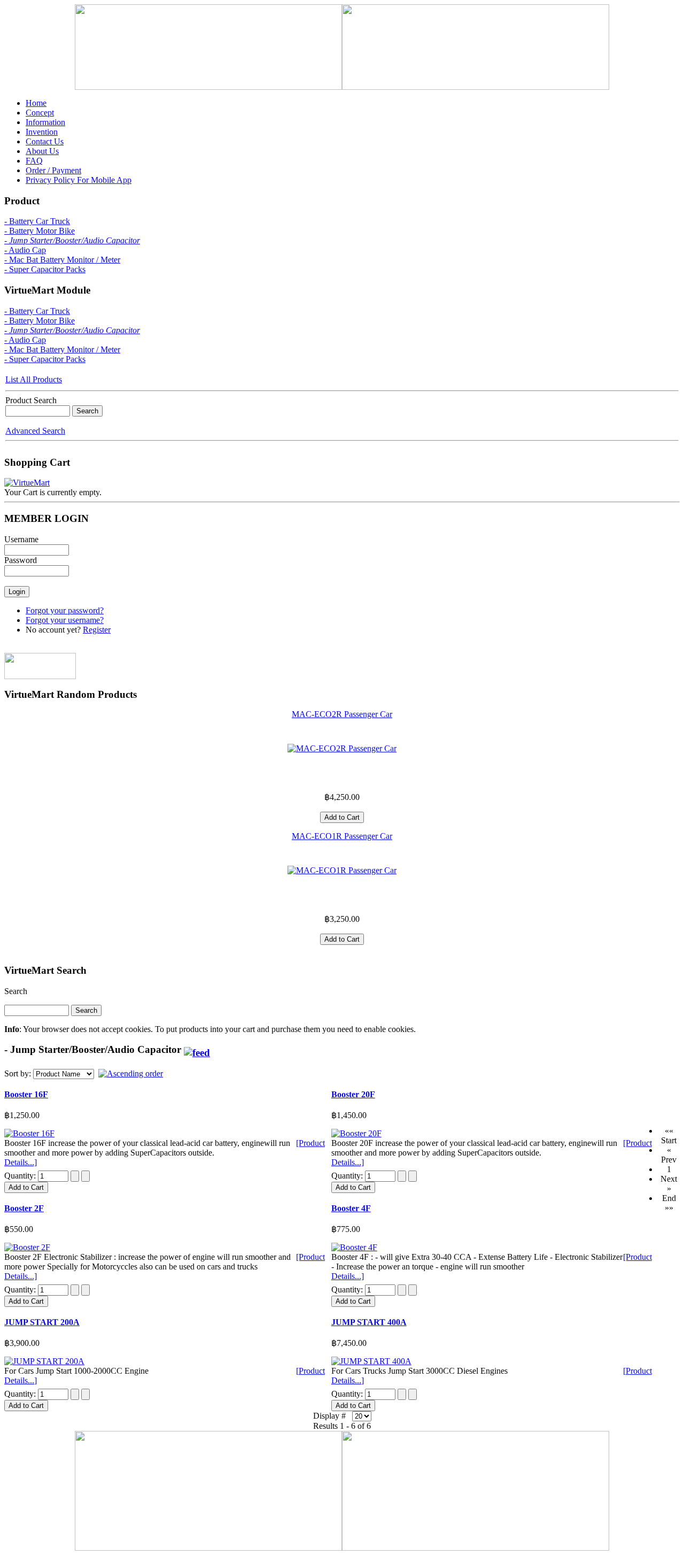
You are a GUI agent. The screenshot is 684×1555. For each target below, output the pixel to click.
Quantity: (21, 1175)
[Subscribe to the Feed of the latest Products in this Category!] (197, 1049)
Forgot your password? (65, 610)
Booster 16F (26, 1094)
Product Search (31, 400)
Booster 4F (351, 1208)
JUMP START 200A (42, 1322)
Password (20, 560)
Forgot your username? (65, 620)
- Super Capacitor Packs (45, 269)
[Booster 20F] (356, 1133)
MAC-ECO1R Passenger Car (342, 836)
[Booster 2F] (27, 1247)
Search (15, 991)
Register (97, 629)
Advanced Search (35, 430)
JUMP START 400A (369, 1322)
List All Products (33, 379)
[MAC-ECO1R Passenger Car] (342, 870)
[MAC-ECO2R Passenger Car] (342, 748)
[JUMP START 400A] (371, 1361)
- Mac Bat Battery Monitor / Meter (62, 259)
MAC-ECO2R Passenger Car (342, 714)
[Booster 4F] (354, 1247)
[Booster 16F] (29, 1133)
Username (21, 539)
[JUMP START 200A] (44, 1361)
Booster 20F (353, 1094)
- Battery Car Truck (37, 221)
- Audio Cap (25, 250)
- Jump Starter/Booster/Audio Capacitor (72, 240)
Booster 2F (24, 1208)
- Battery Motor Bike (39, 230)
